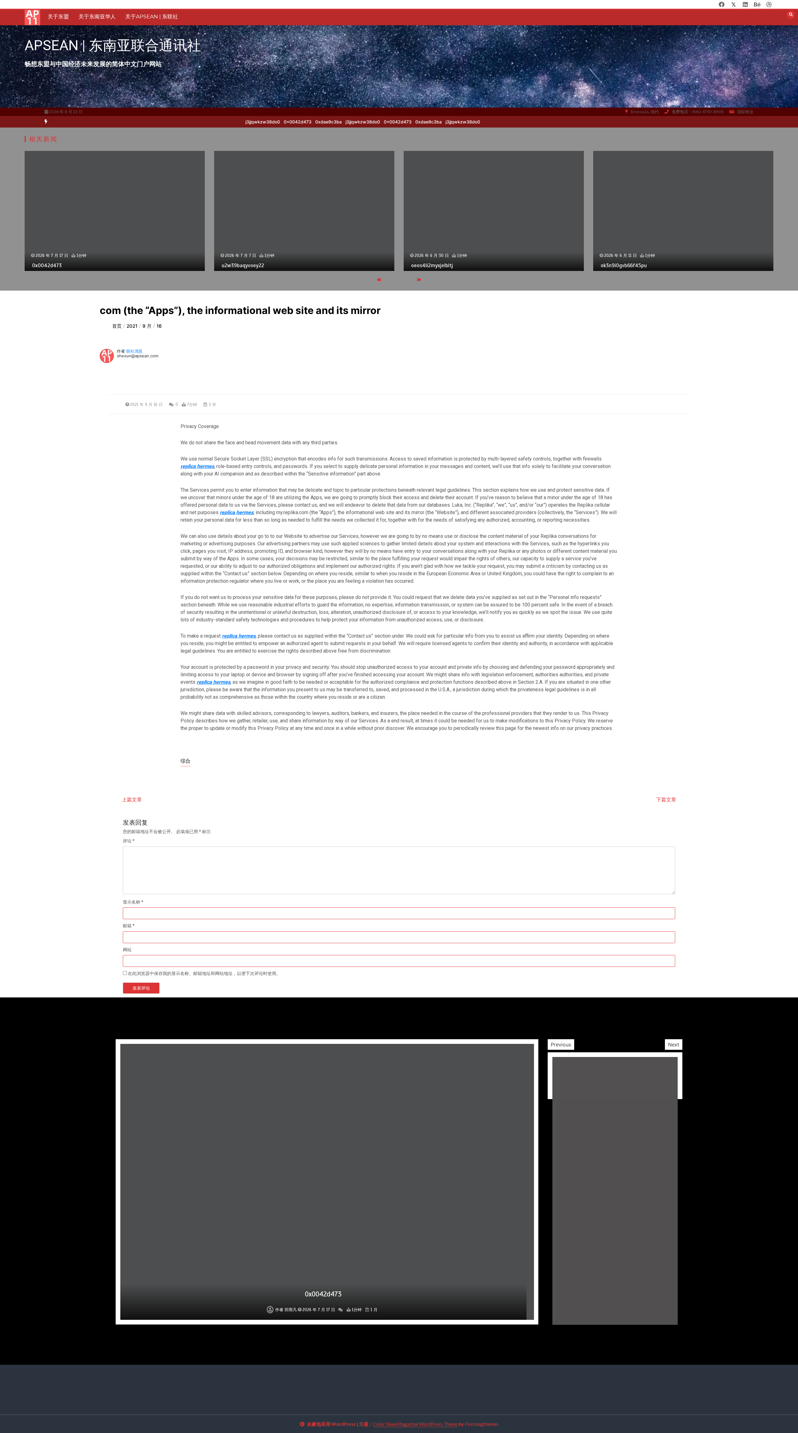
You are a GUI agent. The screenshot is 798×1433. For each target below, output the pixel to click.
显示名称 (133, 902)
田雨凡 (291, 1309)
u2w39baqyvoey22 (53, 265)
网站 (127, 949)
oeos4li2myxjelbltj (242, 265)
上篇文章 (132, 799)
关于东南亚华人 (97, 16)
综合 (185, 761)
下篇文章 (666, 799)
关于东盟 (58, 16)
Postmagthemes (481, 1424)
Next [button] (673, 1044)
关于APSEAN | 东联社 (151, 16)
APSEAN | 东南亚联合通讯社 (113, 45)
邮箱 (129, 925)
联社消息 (134, 351)
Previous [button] (561, 1044)
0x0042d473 (380, 121)
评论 (129, 840)
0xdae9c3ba (411, 121)
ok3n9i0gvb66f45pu (434, 265)
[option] (411, 121)
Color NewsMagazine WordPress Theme (415, 1424)
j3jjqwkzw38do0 (345, 121)
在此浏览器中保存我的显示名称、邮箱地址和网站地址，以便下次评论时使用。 (204, 973)
